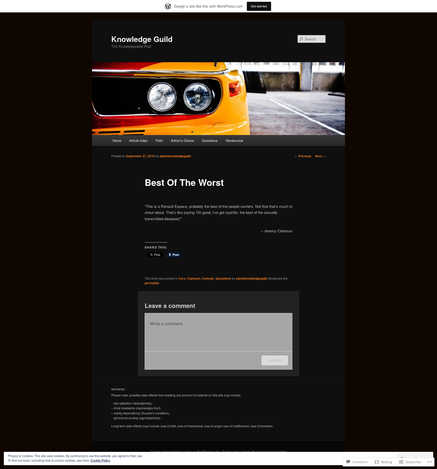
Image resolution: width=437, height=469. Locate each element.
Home (117, 140)
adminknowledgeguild (175, 156)
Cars (182, 278)
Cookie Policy (100, 460)
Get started (259, 6)
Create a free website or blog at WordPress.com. (185, 451)
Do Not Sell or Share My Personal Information (254, 451)
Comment (275, 360)
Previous (303, 156)
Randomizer (234, 140)
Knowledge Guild (141, 38)
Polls (159, 140)
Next (320, 156)
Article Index (138, 140)
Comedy (208, 278)
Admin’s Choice (182, 140)
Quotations (210, 140)
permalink (152, 283)
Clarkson (193, 278)
